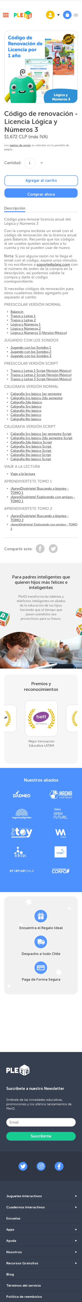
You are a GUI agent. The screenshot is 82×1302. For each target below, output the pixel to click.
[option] (41, 67)
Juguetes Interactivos (24, 1196)
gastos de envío (20, 145)
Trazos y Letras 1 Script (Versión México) (41, 371)
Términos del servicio (23, 1285)
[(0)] (67, 19)
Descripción (14, 208)
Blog (10, 1274)
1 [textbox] (30, 163)
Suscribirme (41, 1136)
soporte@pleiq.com (53, 264)
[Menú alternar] (5, 16)
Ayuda (11, 1241)
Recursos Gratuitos (22, 1263)
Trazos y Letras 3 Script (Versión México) (41, 379)
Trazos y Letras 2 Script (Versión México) (41, 375)
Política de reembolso (24, 1297)
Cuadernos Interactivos (25, 1207)
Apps (10, 1230)
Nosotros (14, 1252)
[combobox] (29, 163)
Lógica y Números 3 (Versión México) (39, 333)
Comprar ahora (41, 194)
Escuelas (13, 1218)
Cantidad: (12, 163)
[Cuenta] (52, 19)
